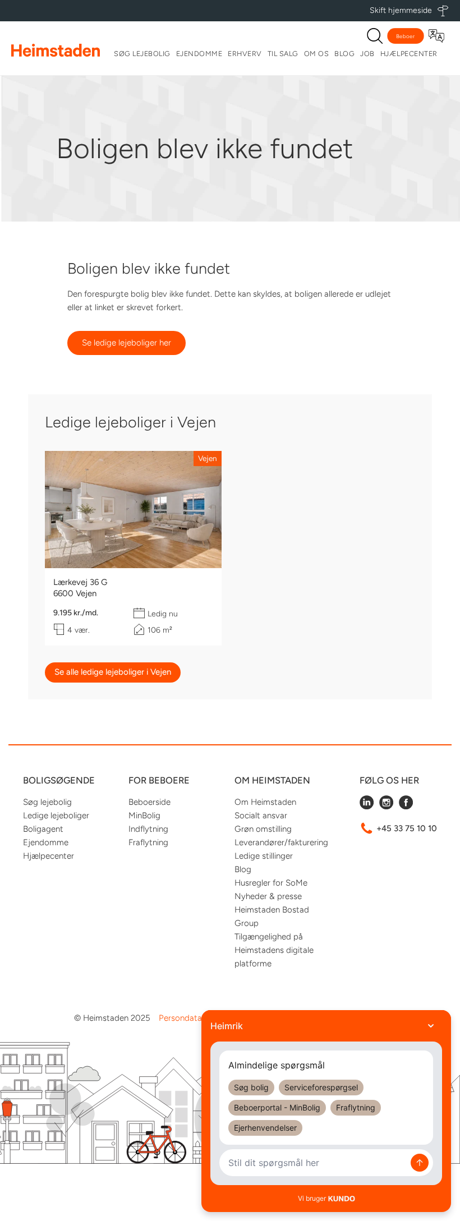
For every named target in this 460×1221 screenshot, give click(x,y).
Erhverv (245, 53)
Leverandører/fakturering (281, 842)
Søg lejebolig (142, 53)
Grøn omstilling (263, 829)
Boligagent (43, 829)
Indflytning (148, 829)
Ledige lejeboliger (56, 815)
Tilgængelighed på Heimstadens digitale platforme (274, 950)
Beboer (405, 36)
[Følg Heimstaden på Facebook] (406, 806)
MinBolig (144, 815)
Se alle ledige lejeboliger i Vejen (112, 672)
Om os (316, 53)
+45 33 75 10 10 (406, 828)
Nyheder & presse (268, 896)
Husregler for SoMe (270, 883)
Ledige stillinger (263, 856)
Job (367, 53)
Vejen (207, 458)
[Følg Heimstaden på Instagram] (386, 806)
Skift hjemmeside (401, 10)
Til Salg (283, 53)
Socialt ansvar (260, 815)
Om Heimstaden (265, 802)
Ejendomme (199, 53)
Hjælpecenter (409, 53)
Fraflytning (148, 842)
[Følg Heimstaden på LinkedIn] (367, 806)
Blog (344, 53)
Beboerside (149, 802)
